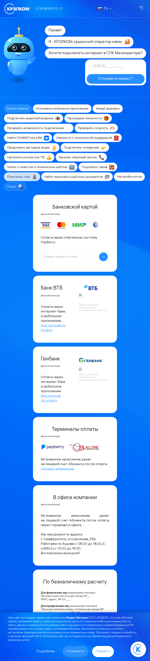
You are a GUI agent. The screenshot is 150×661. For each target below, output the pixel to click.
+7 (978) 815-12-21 (49, 9)
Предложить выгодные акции (28, 148)
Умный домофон (108, 109)
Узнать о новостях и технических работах (37, 167)
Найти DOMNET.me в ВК (25, 138)
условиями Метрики (67, 629)
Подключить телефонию (82, 148)
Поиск (12, 186)
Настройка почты (129, 177)
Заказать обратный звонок (78, 157)
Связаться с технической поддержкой (84, 138)
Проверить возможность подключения (35, 128)
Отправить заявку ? (115, 79)
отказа (90, 632)
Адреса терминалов (57, 469)
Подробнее (45, 651)
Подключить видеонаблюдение (30, 118)
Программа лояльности (85, 118)
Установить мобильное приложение (62, 109)
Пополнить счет (19, 177)
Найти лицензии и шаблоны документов (74, 177)
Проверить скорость (93, 128)
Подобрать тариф (95, 167)
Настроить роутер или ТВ (26, 157)
